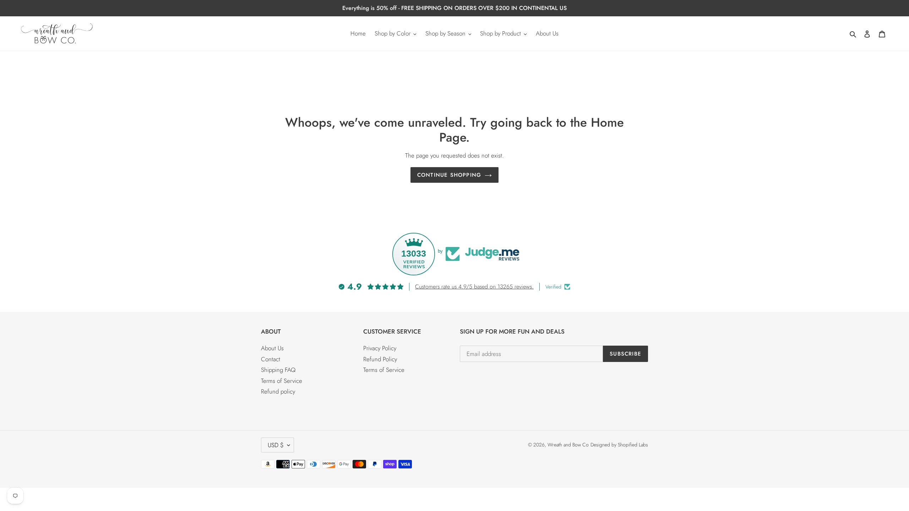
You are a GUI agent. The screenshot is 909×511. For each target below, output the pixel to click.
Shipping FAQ (278, 370)
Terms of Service (281, 381)
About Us (272, 348)
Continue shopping (449, 175)
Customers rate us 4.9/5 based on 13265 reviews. (474, 286)
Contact (270, 359)
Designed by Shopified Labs (619, 444)
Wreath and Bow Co (568, 444)
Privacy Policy (379, 348)
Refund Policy (380, 359)
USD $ (276, 445)
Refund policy (278, 391)
